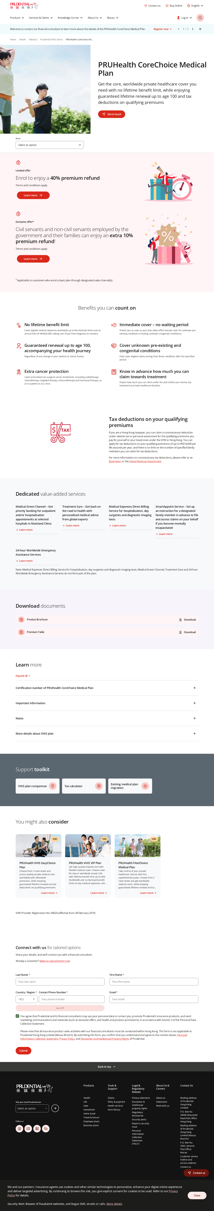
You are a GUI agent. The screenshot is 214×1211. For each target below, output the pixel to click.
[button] (196, 1173)
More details (114, 1204)
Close (59, 630)
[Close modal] (160, 582)
